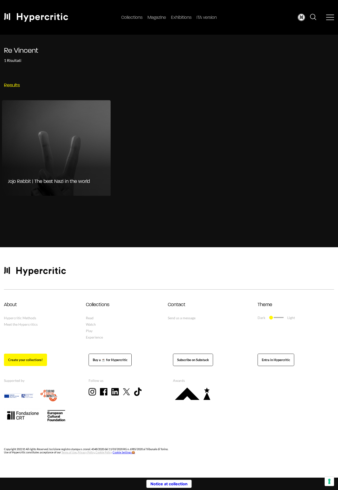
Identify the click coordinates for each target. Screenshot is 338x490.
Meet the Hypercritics (21, 324)
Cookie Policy (104, 452)
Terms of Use (69, 452)
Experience (94, 337)
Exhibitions (181, 18)
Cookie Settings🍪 (124, 452)
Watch (91, 324)
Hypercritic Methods (20, 318)
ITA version (206, 18)
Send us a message (181, 318)
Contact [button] (176, 304)
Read (90, 318)
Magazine (156, 18)
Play (89, 331)
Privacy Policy (86, 452)
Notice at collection (169, 483)
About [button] (10, 304)
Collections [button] (97, 304)
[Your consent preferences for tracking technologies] (329, 481)
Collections (132, 18)
